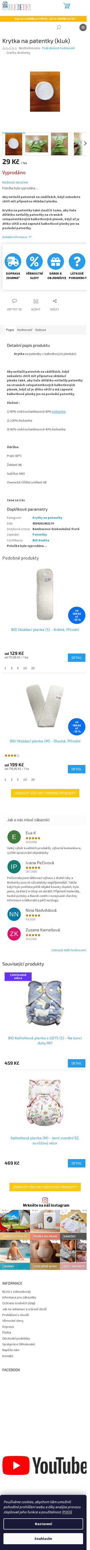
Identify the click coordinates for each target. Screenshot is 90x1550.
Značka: (18, 53)
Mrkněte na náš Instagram (46, 1206)
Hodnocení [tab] (24, 330)
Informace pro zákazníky (19, 1297)
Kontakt (7, 1356)
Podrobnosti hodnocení (58, 48)
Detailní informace (14, 237)
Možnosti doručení (15, 182)
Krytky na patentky (47, 518)
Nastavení (43, 1523)
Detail (77, 1063)
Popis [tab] (10, 330)
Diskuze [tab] (40, 330)
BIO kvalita (41, 540)
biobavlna (59, 411)
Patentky (40, 534)
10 (25, 668)
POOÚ (67, 1512)
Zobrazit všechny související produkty (45, 1187)
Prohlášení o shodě (15, 1315)
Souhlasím (43, 1538)
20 (32, 668)
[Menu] (83, 27)
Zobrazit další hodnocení (68, 950)
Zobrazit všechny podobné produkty (45, 793)
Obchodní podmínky (16, 1338)
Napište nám (10, 1350)
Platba (6, 1332)
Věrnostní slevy (13, 1321)
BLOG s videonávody (16, 1291)
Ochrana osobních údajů (18, 1303)
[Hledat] (58, 27)
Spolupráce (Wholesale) (18, 1344)
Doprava (8, 1327)
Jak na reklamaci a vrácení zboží (24, 1309)
